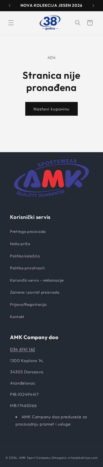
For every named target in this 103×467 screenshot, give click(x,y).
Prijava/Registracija (28, 304)
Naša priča (20, 243)
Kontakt (17, 316)
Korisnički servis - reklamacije (37, 280)
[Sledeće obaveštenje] (93, 5)
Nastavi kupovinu (52, 108)
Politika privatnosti (27, 268)
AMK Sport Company (35, 458)
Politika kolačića (25, 256)
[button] (11, 23)
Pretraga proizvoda (28, 231)
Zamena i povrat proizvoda (35, 292)
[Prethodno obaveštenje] (9, 5)
